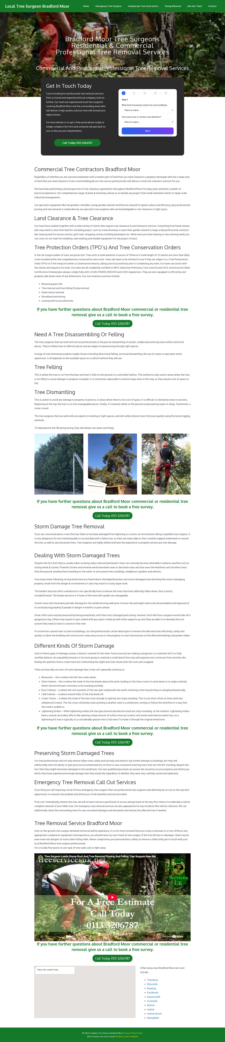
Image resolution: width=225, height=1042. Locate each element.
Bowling (151, 988)
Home (86, 6)
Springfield (153, 1017)
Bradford (119, 1036)
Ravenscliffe (153, 996)
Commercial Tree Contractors (143, 6)
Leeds (126, 1036)
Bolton (151, 1005)
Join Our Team (195, 6)
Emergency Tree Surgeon (108, 6)
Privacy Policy (130, 1033)
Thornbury (152, 979)
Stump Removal (173, 6)
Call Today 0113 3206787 (77, 142)
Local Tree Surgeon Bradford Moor (37, 6)
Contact (212, 6)
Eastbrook (152, 992)
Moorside (152, 984)
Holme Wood (154, 1013)
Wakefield (134, 1036)
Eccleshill (152, 1001)
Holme (150, 1009)
